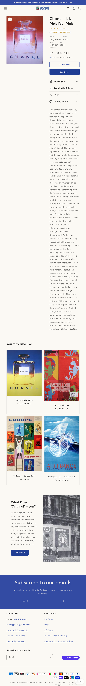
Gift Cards (48, 630)
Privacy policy (61, 682)
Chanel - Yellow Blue (24, 400)
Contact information (73, 685)
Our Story (48, 619)
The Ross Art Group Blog (55, 635)
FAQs (46, 624)
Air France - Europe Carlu (24, 476)
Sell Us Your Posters (15, 635)
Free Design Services (15, 641)
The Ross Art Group (22, 682)
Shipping (52, 57)
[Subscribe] (63, 601)
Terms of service (74, 682)
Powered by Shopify (36, 682)
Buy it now (64, 72)
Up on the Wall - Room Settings (58, 641)
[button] (5, 8)
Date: (65, 37)
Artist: (52, 37)
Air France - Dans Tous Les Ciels (62, 477)
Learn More (20, 552)
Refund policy (49, 682)
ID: (61, 42)
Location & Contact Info (17, 630)
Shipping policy (58, 685)
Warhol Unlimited (61, 405)
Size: (51, 42)
